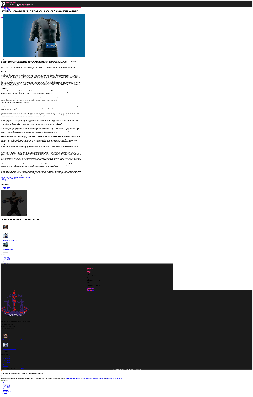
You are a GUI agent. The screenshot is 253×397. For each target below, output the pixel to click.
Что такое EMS (6, 356)
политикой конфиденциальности (73, 378)
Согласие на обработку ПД (129, 369)
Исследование (4, 7)
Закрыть (3, 182)
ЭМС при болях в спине (8, 249)
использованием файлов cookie (114, 378)
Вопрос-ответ (6, 358)
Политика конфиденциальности (118, 369)
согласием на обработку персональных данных (93, 378)
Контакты (5, 366)
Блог (4, 364)
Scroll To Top (4, 393)
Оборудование (6, 360)
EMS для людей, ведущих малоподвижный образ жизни (15, 230)
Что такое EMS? (7, 188)
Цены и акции (6, 362)
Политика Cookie (138, 369)
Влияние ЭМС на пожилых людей (10, 240)
